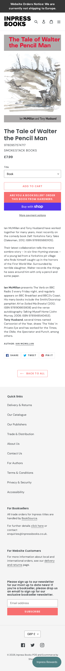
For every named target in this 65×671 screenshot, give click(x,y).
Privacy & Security (19, 482)
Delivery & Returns (19, 405)
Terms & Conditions (20, 473)
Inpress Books (24, 654)
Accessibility (15, 492)
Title (6, 167)
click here (37, 526)
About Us (13, 444)
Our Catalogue (16, 415)
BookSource (29, 518)
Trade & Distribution (20, 434)
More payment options (32, 215)
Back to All (35, 373)
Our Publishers (17, 424)
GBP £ (31, 634)
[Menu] (59, 21)
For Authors (15, 463)
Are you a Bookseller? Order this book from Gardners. (32, 197)
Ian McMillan (25, 343)
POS (34, 654)
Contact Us (14, 453)
